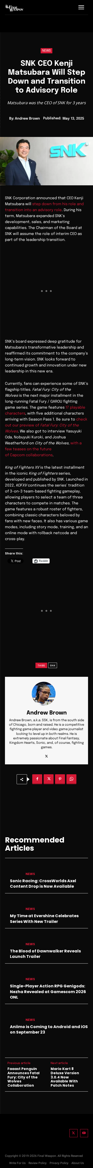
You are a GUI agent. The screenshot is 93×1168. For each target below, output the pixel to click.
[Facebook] (37, 779)
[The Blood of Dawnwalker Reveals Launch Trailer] (13, 940)
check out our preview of (46, 425)
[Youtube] (84, 1133)
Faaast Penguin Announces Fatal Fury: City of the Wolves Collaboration (23, 1077)
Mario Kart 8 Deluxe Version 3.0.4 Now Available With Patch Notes (65, 1077)
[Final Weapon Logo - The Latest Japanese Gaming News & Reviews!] (14, 8)
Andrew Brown (27, 118)
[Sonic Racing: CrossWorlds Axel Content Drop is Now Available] (13, 869)
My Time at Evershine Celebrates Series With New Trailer (44, 918)
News (46, 50)
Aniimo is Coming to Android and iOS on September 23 (49, 1029)
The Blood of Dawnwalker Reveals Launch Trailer (45, 953)
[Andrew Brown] (47, 694)
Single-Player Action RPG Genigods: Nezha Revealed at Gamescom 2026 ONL (48, 991)
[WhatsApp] (71, 779)
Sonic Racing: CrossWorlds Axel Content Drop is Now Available (43, 883)
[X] (46, 755)
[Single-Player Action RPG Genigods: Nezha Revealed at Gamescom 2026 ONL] (13, 975)
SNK (53, 665)
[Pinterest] (60, 779)
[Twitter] (73, 1133)
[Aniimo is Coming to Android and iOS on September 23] (13, 1015)
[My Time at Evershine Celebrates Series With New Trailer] (13, 905)
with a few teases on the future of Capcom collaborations (43, 449)
